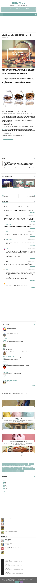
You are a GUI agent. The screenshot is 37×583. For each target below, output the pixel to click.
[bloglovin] (34, 1)
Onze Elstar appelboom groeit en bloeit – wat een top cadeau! (13, 341)
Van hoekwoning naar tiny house (18, 429)
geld (18, 465)
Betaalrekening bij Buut (6, 370)
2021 (4, 483)
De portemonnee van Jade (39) (18, 452)
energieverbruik (14, 465)
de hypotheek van (4, 465)
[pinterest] (31, 1)
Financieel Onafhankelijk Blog (8, 356)
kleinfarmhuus (5, 364)
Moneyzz (4, 348)
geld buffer (3, 467)
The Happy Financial (6, 338)
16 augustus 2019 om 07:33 (31, 224)
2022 (4, 482)
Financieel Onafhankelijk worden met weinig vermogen (18, 441)
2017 (4, 489)
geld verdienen (27, 187)
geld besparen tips (28, 465)
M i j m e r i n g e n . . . (6, 350)
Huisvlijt (4, 340)
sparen (24, 469)
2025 (4, 480)
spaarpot (21, 469)
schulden (13, 469)
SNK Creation (8, 560)
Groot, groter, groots (18, 418)
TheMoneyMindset (9, 224)
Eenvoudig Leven (6, 332)
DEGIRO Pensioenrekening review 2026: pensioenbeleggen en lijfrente (14, 357)
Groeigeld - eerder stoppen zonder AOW (10, 380)
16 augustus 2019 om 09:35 (31, 231)
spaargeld (17, 469)
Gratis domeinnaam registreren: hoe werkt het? (10, 359)
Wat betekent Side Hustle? (28, 189)
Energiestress (8, 381)
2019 (4, 486)
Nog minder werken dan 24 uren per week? (7, 189)
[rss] (35, 1)
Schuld (10, 463)
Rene (7, 269)
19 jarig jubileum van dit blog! (11, 328)
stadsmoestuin (28, 469)
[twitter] (32, 1)
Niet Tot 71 (5, 358)
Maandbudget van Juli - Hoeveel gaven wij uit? (13, 373)
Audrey (7, 231)
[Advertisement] (18, 24)
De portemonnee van (5, 463)
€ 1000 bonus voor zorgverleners (16, 189)
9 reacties (10, 37)
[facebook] (30, 1)
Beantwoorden (33, 212)
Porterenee (5, 361)
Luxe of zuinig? (5, 372)
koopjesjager (27, 467)
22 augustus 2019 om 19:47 (31, 269)
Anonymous (7, 564)
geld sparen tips (13, 467)
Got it (21, 581)
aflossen (18, 463)
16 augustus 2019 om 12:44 (31, 239)
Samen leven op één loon (8, 518)
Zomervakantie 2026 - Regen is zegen (12, 333)
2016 (4, 491)
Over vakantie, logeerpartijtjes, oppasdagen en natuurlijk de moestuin (17, 365)
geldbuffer (18, 467)
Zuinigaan (4, 327)
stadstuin (33, 469)
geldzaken (22, 467)
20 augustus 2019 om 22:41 (31, 261)
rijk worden (4, 469)
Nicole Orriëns (9, 239)
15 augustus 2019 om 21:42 (31, 215)
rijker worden (9, 469)
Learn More (17, 581)
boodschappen (31, 463)
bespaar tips (22, 463)
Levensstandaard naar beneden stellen (11, 531)
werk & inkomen (15, 187)
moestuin (31, 467)
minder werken (4, 187)
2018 (4, 488)
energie (10, 465)
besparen (26, 463)
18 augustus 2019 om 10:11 (31, 248)
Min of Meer (5, 377)
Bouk (7, 248)
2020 (4, 485)
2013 (4, 492)
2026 (4, 479)
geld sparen (8, 467)
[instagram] (28, 1)
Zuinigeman (18, 3)
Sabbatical (4, 378)
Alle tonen (33, 385)
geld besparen (22, 465)
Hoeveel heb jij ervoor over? (7, 349)
